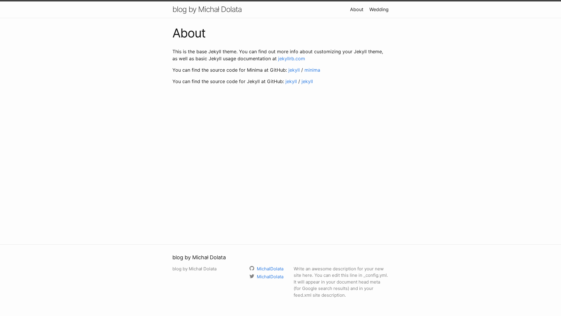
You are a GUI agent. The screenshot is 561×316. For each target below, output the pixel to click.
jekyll (294, 70)
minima (312, 70)
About (356, 9)
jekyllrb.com (291, 58)
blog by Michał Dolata (207, 9)
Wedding (379, 9)
